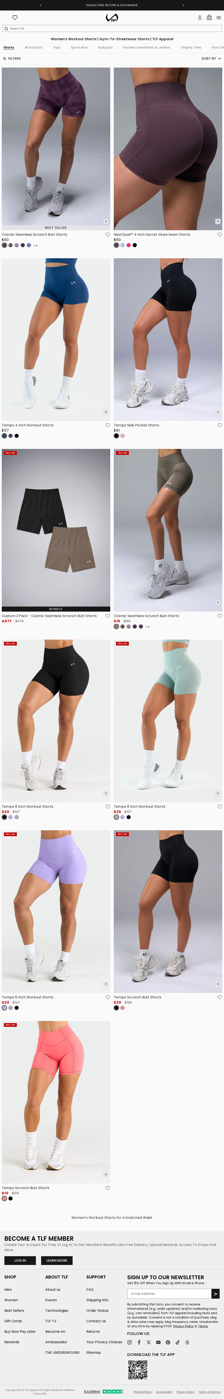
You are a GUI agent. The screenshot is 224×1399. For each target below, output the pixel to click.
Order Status (97, 1310)
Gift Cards (13, 1321)
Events (51, 1300)
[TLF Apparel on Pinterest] (168, 1342)
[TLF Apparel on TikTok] (177, 1342)
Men (8, 1289)
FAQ (90, 1289)
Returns (93, 1331)
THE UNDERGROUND (62, 1352)
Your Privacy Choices (104, 1342)
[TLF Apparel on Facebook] (139, 1342)
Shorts (9, 47)
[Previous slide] (40, 5)
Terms (203, 1326)
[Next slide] (183, 5)
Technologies (56, 1310)
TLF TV (50, 1321)
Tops (56, 47)
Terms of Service (209, 1392)
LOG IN (20, 1260)
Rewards (11, 1342)
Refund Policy (143, 1392)
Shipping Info (97, 1300)
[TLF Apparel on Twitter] (149, 1342)
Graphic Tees (191, 47)
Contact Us (96, 1321)
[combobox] (113, 28)
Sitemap (93, 1352)
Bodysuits (105, 47)
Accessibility (164, 1392)
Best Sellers (14, 1310)
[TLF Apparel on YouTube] (158, 1342)
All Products (33, 47)
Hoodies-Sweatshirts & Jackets (146, 47)
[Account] (200, 17)
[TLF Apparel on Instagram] (129, 1342)
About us (52, 1289)
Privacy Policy (183, 1326)
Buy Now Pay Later (20, 1331)
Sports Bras (79, 47)
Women (11, 1300)
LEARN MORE (59, 1260)
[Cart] (209, 17)
